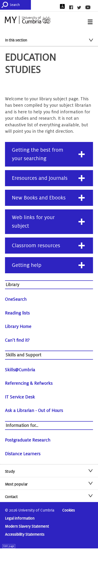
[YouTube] (89, 7)
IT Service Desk (20, 397)
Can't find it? (17, 340)
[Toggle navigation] (90, 22)
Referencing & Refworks (29, 383)
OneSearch (16, 299)
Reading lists (17, 313)
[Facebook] (72, 7)
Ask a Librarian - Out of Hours (34, 410)
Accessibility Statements (24, 535)
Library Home (18, 326)
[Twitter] (80, 7)
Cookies (68, 510)
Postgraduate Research (27, 440)
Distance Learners (22, 453)
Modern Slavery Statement (27, 527)
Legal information (19, 518)
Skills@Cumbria (20, 369)
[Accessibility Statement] (63, 6)
